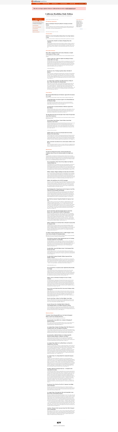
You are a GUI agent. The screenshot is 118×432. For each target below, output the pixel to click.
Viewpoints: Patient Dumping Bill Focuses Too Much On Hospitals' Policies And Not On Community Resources (59, 315)
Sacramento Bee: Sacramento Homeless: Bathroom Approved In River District (60, 107)
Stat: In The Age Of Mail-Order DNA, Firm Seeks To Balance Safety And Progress (60, 289)
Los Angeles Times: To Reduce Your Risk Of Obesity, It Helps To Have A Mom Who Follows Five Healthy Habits (60, 81)
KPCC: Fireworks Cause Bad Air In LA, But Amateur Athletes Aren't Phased (61, 142)
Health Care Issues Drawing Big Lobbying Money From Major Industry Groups (60, 36)
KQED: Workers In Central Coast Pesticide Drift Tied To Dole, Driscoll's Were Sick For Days (59, 133)
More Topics (72, 3)
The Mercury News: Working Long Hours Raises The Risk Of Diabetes (59, 71)
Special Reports (45, 3)
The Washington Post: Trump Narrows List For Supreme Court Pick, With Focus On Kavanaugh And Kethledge (61, 189)
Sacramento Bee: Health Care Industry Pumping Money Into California (59, 41)
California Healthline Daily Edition (59, 13)
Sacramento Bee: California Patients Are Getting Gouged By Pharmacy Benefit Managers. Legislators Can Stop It (59, 335)
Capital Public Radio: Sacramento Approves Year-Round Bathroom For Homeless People (60, 100)
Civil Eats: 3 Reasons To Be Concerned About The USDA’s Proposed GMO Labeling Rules (60, 408)
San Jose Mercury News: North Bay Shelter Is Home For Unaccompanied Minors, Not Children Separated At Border (59, 304)
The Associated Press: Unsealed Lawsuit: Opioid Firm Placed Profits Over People (60, 268)
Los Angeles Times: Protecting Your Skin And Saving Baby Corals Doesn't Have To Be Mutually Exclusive (60, 393)
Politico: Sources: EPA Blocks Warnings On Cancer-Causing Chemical (59, 278)
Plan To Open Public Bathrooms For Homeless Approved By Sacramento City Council (60, 95)
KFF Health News (70, 8)
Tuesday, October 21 (79, 24)
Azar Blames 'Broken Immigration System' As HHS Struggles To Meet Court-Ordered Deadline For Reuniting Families (60, 233)
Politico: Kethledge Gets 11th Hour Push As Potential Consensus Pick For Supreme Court (61, 223)
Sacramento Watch (35, 25)
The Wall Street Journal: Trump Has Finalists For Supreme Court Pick (60, 199)
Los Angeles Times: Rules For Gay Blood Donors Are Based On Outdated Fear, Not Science (59, 343)
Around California (35, 28)
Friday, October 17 (79, 26)
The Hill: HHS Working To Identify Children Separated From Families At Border (59, 257)
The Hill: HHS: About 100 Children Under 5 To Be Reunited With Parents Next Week (60, 249)
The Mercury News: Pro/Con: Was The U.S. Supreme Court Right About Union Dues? (60, 385)
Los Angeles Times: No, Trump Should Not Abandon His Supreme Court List (60, 356)
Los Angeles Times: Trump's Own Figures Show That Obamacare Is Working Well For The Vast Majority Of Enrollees (60, 327)
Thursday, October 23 (79, 22)
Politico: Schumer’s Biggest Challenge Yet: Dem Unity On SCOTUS (60, 171)
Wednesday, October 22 (79, 23)
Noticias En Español (63, 3)
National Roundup (35, 30)
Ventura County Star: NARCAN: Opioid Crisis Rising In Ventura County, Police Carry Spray (60, 59)
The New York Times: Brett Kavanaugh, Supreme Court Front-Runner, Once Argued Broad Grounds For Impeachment (59, 211)
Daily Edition (38, 3)
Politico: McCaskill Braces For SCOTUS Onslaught (57, 180)
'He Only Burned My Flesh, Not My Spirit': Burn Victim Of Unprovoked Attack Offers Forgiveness (60, 115)
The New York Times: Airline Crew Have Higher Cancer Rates (59, 298)
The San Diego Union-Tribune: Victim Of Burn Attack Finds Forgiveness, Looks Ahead (59, 121)
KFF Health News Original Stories (37, 21)
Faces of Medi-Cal (55, 3)
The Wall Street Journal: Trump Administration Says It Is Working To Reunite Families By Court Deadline (60, 239)
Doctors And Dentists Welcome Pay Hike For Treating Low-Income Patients (59, 24)
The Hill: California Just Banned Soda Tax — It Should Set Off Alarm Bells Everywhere (59, 369)
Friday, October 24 (79, 20)
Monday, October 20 (79, 25)
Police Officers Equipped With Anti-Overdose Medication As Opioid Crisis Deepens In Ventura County (59, 53)
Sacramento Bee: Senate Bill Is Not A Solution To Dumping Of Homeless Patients (59, 320)
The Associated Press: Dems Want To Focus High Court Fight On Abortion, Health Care (60, 162)
